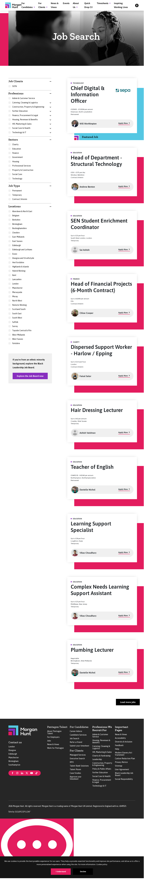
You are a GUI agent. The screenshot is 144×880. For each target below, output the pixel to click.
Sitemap (118, 766)
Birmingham (13, 761)
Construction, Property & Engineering (102, 764)
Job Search (74, 738)
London (11, 746)
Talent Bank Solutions (79, 766)
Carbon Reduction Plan (125, 758)
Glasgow (12, 750)
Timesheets (102, 3)
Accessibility (120, 738)
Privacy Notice (121, 762)
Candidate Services (78, 735)
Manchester (13, 757)
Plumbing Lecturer (92, 650)
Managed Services (78, 755)
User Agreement (122, 769)
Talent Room (75, 769)
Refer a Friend (76, 742)
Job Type (14, 185)
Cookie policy (101, 864)
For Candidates (79, 727)
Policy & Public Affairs (101, 769)
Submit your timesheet (79, 746)
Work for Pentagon (55, 748)
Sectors (13, 139)
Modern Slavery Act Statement (123, 754)
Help (117, 749)
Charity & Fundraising (101, 756)
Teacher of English (92, 467)
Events (66, 3)
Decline (83, 871)
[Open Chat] (37, 847)
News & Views (53, 744)
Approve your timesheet (75, 778)
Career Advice (76, 731)
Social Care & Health (101, 776)
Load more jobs (128, 702)
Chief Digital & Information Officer (87, 94)
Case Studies (75, 773)
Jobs (49, 741)
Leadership (97, 759)
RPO (72, 762)
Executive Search (77, 758)
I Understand (61, 871)
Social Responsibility (124, 779)
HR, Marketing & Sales (102, 752)
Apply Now (123, 123)
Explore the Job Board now (30, 376)
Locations (14, 206)
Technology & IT (99, 786)
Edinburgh (12, 754)
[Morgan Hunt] (13, 5)
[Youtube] (31, 773)
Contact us (15, 742)
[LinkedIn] (22, 773)
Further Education (100, 772)
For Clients (76, 750)
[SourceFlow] (23, 811)
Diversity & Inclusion (123, 742)
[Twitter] (27, 773)
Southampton (14, 765)
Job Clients (15, 81)
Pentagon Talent (57, 727)
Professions (15, 93)
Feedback (119, 745)
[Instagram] (17, 773)
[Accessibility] (137, 5)
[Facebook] (12, 773)
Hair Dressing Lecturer (97, 410)
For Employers (53, 737)
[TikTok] (36, 773)
